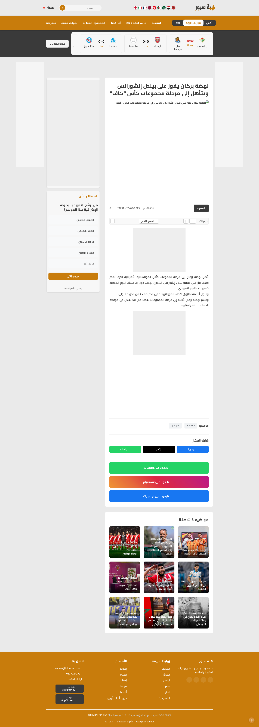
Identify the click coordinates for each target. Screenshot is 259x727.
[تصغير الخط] (192, 221)
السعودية (164, 698)
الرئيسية (157, 23)
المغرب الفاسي (85, 219)
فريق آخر (89, 263)
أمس (209, 22)
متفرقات (51, 23)
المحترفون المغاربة (94, 23)
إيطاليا (123, 680)
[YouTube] (112, 7)
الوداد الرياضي (86, 252)
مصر (167, 686)
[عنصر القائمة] (173, 8)
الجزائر (166, 674)
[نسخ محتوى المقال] (112, 221)
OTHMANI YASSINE (97, 715)
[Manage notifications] (251, 720)
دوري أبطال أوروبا (116, 698)
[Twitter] (203, 680)
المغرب (201, 208)
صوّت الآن (73, 276)
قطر (167, 692)
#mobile (191, 425)
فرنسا (123, 686)
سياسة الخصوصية (145, 721)
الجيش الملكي (86, 230)
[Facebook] (123, 7)
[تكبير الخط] (185, 221)
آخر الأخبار (115, 23)
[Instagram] (118, 7)
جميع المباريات (57, 43)
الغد (178, 22)
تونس (166, 680)
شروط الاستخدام (124, 721)
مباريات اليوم (193, 22)
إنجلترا (123, 674)
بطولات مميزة (69, 23)
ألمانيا (123, 692)
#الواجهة (175, 425)
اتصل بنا (109, 721)
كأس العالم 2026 (136, 23)
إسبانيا (123, 668)
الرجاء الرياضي (86, 241)
